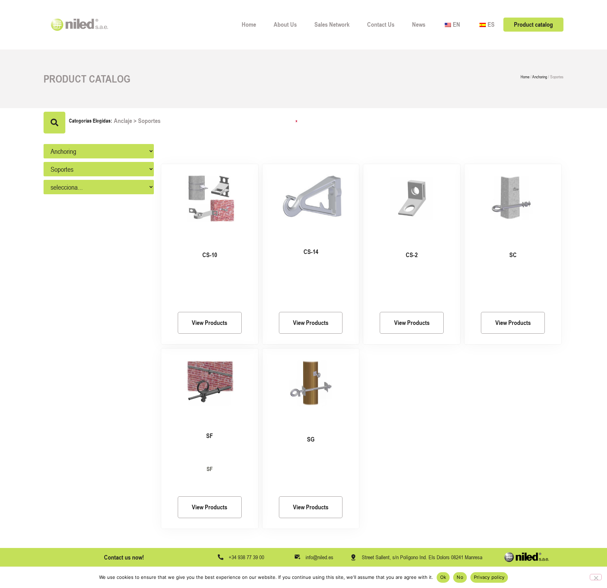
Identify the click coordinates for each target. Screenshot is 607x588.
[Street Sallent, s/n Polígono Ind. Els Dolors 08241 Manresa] (353, 557)
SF (209, 435)
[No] (596, 577)
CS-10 (209, 255)
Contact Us (380, 24)
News (418, 24)
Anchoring (539, 76)
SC (513, 255)
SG (310, 439)
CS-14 (311, 251)
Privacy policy (489, 577)
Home (249, 24)
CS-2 (412, 255)
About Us (285, 24)
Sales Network (332, 24)
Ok (443, 577)
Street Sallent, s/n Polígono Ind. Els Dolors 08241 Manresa (422, 557)
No (460, 577)
